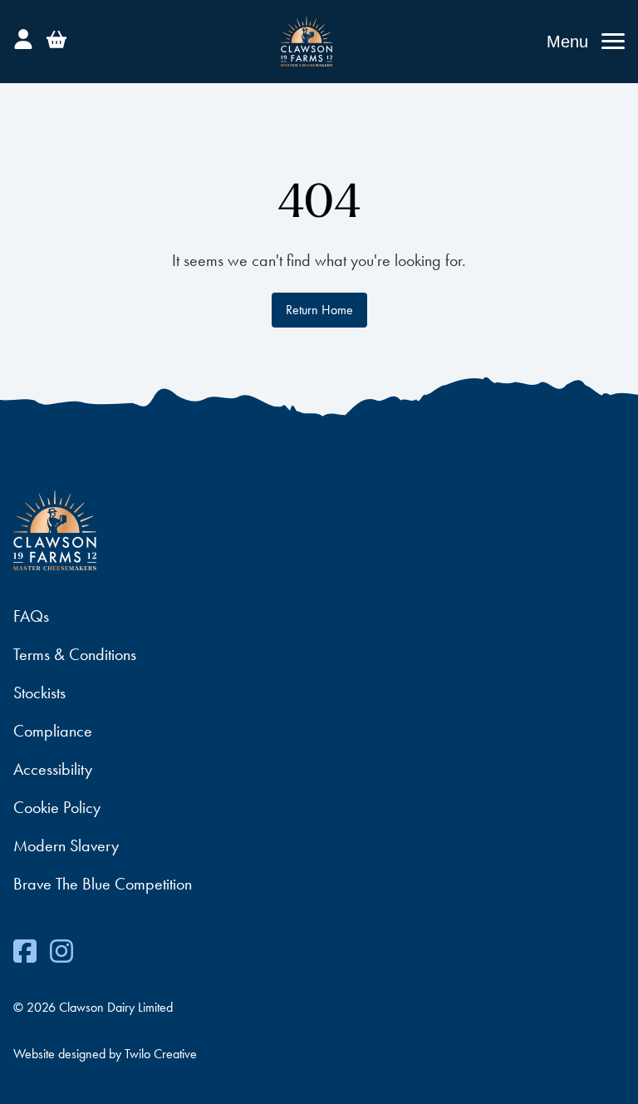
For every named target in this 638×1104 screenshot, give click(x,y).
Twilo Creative (161, 1054)
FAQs (31, 616)
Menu (567, 41)
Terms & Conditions (74, 654)
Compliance (52, 731)
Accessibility (52, 769)
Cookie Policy (57, 807)
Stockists (39, 692)
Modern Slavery (66, 845)
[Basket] (56, 37)
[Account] (23, 37)
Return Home (319, 310)
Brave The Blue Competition (102, 884)
